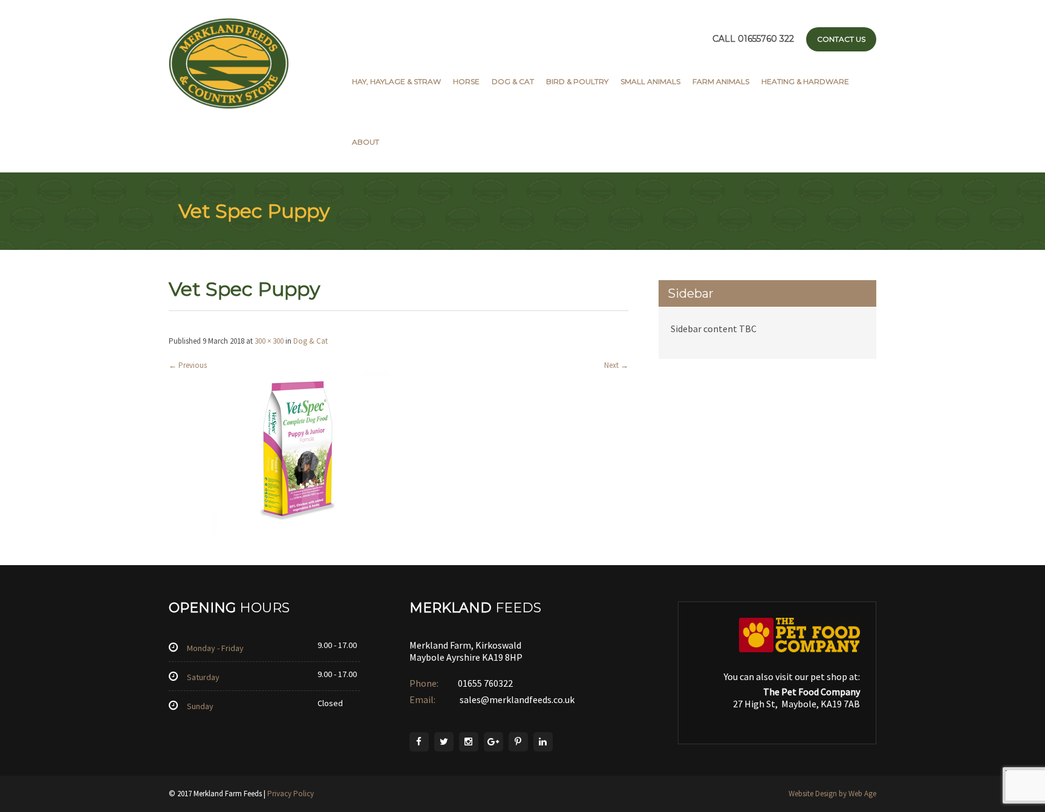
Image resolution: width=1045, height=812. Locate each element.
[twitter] (444, 741)
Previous (188, 365)
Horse (466, 81)
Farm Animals (720, 81)
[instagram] (468, 741)
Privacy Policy (290, 793)
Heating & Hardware (805, 81)
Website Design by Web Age (832, 793)
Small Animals (650, 81)
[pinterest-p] (518, 741)
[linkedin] (543, 741)
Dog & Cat (513, 81)
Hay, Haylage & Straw (396, 81)
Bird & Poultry (577, 81)
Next (616, 365)
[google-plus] (493, 741)
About (365, 141)
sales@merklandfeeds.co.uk (516, 699)
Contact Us (841, 39)
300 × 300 (269, 341)
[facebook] (419, 741)
